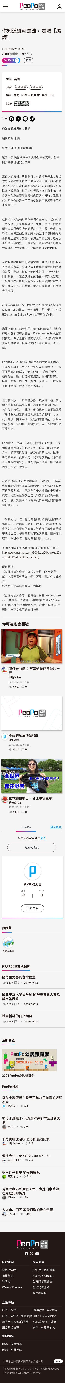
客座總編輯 (40, 1293)
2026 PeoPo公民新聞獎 (17, 1316)
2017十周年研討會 (44, 1316)
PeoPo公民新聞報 (44, 1270)
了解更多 (32, 908)
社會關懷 (20, 87)
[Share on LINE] (25, 119)
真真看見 (13, 1176)
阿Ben (11, 1197)
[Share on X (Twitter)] (18, 119)
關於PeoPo (9, 1270)
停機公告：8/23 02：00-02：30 (26, 1155)
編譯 (17, 95)
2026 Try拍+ (10, 1310)
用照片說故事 (10, 1327)
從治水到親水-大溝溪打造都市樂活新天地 (31, 1120)
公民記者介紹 (41, 1287)
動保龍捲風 (15, 802)
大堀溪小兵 (8, 951)
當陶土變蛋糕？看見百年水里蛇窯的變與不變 (32, 1099)
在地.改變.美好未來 (45, 1322)
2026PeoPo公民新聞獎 (18, 1075)
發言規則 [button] (56, 827)
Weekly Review (12, 1287)
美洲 (52, 95)
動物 (37, 95)
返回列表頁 (32, 847)
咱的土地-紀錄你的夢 (15, 1322)
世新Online (15, 677)
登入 (43, 838)
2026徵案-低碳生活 (45, 1310)
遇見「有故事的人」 (45, 1327)
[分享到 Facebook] (11, 119)
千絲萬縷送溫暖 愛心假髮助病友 (26, 1139)
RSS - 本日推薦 (12, 1349)
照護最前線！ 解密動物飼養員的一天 (34, 670)
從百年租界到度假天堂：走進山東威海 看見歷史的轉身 (30, 1190)
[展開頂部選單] (59, 6)
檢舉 (28, 60)
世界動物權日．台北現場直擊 (30, 798)
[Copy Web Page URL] (32, 119)
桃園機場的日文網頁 (17, 1016)
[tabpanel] (32, 838)
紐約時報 (27, 95)
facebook (27, 1254)
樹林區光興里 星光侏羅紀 (21, 1172)
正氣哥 (12, 1214)
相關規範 (7, 1276)
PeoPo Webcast (43, 1276)
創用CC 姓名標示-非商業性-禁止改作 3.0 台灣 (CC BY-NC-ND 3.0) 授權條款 (22, 103)
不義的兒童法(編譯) (23, 735)
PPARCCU (14, 740)
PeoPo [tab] (26, 827)
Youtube (37, 1254)
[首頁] (32, 6)
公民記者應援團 (42, 1281)
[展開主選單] (5, 6)
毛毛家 (12, 1106)
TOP (58, 1361)
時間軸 (6, 1281)
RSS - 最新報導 (12, 1344)
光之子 (12, 1126)
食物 (44, 95)
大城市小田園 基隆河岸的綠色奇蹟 (27, 1209)
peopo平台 (14, 1159)
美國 (17, 79)
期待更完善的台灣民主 (19, 977)
